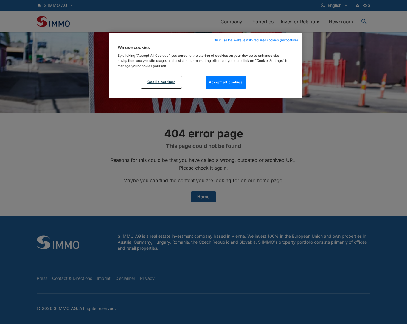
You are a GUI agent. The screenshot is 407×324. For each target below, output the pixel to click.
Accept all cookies (225, 82)
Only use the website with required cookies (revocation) (256, 40)
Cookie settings (161, 81)
